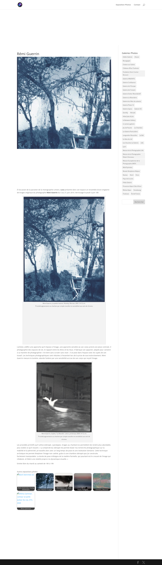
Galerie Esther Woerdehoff (132, 94)
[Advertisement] (81, 27)
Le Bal (142, 135)
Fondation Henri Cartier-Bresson (131, 73)
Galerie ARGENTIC (129, 79)
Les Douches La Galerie (130, 143)
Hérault (132, 113)
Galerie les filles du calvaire (132, 101)
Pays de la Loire (128, 179)
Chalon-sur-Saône (129, 65)
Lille (142, 143)
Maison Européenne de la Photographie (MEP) (131, 162)
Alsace (137, 57)
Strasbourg (137, 190)
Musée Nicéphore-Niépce (131, 171)
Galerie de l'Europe (129, 86)
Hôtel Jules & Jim (128, 116)
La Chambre (138, 128)
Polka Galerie (127, 182)
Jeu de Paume (127, 128)
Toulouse (126, 194)
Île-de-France (135, 194)
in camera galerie (128, 124)
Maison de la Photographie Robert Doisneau (132, 155)
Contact (137, 5)
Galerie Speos (127, 109)
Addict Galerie (127, 57)
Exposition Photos (123, 5)
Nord (131, 175)
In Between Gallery (129, 120)
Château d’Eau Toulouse (131, 68)
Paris (137, 175)
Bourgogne (126, 61)
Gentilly (125, 113)
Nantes (125, 175)
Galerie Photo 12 (128, 105)
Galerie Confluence (129, 82)
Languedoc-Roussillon (130, 135)
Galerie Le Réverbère (130, 98)
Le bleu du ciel (127, 139)
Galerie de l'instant (129, 90)
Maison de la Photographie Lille (133, 150)
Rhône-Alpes (127, 190)
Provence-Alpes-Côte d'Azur (132, 186)
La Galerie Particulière (130, 132)
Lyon (124, 147)
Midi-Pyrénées (127, 167)
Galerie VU (138, 109)
